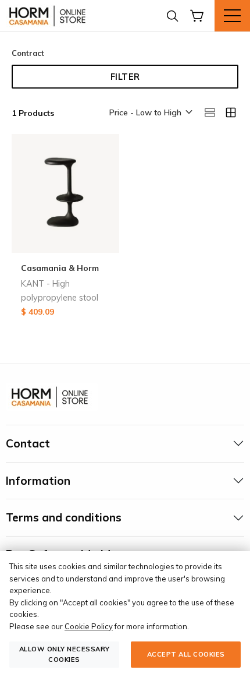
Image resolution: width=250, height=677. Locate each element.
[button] (150, 113)
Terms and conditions (64, 517)
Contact (28, 443)
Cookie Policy (89, 626)
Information (38, 481)
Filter (125, 77)
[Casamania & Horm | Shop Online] (49, 15)
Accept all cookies (186, 654)
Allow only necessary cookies (64, 654)
